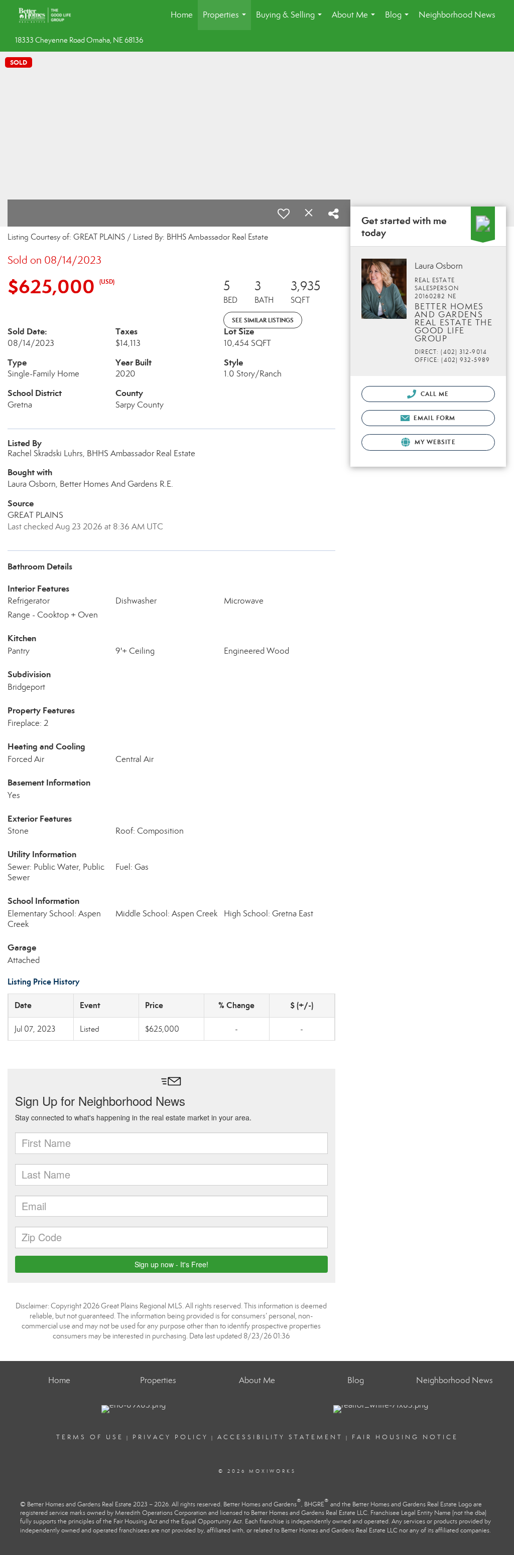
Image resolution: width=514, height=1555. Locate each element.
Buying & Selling (291, 20)
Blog (399, 20)
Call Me (434, 394)
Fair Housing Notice (405, 1437)
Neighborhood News (457, 15)
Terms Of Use (89, 1437)
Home (182, 15)
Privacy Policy (170, 1437)
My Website (434, 442)
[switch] (283, 214)
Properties (226, 20)
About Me (355, 20)
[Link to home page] (50, 15)
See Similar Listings (263, 320)
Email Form (433, 418)
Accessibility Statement (280, 1437)
